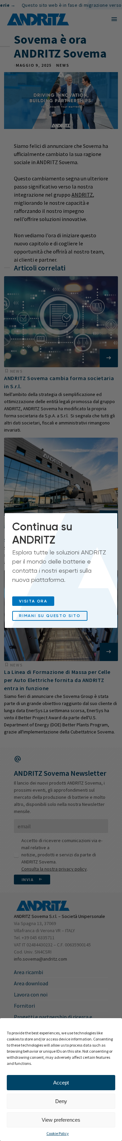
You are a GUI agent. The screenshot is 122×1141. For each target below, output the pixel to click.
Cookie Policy (57, 1133)
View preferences (61, 1120)
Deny (61, 1101)
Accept (61, 1082)
